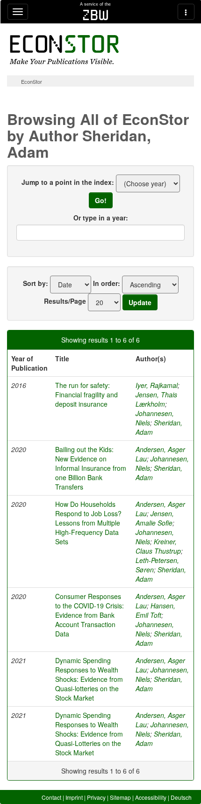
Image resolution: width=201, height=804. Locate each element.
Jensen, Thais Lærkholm (156, 399)
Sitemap (120, 797)
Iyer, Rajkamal (157, 385)
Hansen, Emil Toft (155, 610)
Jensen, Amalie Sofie (155, 518)
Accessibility (150, 797)
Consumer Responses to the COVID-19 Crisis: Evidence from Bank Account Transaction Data (89, 615)
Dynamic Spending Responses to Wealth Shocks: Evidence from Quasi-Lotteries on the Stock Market (89, 733)
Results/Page (65, 301)
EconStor (31, 81)
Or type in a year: (100, 217)
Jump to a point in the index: (68, 182)
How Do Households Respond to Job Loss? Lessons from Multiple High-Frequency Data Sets (88, 522)
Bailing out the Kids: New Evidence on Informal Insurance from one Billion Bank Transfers (90, 468)
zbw (95, 15)
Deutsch (181, 797)
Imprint (74, 797)
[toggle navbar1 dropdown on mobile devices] (17, 12)
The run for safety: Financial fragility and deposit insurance (86, 394)
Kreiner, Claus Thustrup (158, 546)
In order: (106, 283)
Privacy (96, 797)
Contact (51, 797)
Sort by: (35, 283)
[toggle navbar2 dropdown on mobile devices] (186, 12)
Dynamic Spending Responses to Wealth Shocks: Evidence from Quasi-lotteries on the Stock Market (89, 679)
